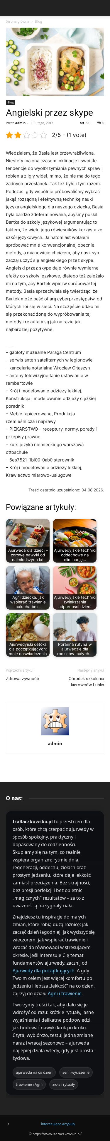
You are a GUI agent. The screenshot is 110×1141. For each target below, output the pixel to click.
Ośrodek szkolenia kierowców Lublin (86, 681)
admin (20, 123)
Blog (38, 21)
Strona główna (17, 21)
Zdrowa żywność (22, 678)
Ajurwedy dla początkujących (44, 970)
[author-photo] (55, 735)
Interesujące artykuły (58, 1123)
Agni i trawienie (65, 993)
